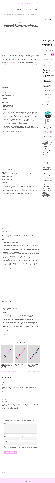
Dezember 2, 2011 (31, 366)
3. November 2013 (5, 399)
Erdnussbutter (45, 148)
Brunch (45, 142)
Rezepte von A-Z (28, 9)
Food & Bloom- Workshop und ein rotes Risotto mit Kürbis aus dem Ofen (48, 85)
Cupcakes (51, 142)
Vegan (44, 192)
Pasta (49, 178)
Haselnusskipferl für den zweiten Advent (33, 365)
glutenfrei (44, 154)
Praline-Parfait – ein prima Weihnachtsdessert (9, 371)
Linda (3, 380)
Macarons (45, 175)
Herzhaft (45, 157)
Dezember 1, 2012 (4, 367)
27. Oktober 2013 (4, 382)
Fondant (44, 150)
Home (2, 14)
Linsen (51, 173)
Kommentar (6, 423)
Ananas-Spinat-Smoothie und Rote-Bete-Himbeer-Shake (48, 64)
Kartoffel (50, 163)
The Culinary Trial (27, 3)
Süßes (6, 334)
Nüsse (50, 176)
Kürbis (44, 171)
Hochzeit (50, 158)
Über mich (36, 9)
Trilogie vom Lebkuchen (19, 364)
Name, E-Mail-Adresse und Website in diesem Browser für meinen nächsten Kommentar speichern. (20, 448)
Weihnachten (22, 22)
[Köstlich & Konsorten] (48, 111)
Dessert (45, 144)
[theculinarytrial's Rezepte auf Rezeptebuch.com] (48, 119)
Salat (44, 184)
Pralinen (44, 182)
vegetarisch (46, 194)
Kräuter (48, 167)
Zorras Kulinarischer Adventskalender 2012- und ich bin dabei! (6, 365)
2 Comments (24, 28)
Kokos (44, 167)
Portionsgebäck (47, 180)
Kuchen (45, 169)
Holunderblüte (45, 160)
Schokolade (46, 186)
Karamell (45, 163)
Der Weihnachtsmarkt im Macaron (34, 371)
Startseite (19, 9)
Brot (49, 140)
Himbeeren (45, 158)
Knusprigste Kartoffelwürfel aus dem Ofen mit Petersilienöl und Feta (48, 80)
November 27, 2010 (18, 365)
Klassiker (50, 165)
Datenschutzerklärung (6, 474)
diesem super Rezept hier (10, 62)
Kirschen (44, 165)
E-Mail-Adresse (24, 436)
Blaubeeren (44, 140)
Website (5, 441)
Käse (51, 169)
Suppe (49, 188)
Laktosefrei (45, 173)
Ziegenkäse (45, 198)
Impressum (4, 472)
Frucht (50, 150)
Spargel (44, 188)
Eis (50, 144)
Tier (50, 190)
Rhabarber (50, 182)
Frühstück (45, 152)
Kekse (4, 14)
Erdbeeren (45, 146)
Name (5, 436)
